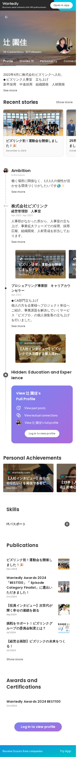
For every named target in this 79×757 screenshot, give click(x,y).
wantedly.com (33, 259)
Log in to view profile (42, 433)
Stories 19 (26, 61)
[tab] (8, 61)
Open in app (61, 5)
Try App (65, 751)
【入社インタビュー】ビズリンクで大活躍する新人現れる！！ (40, 351)
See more (10, 90)
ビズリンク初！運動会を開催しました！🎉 (40, 267)
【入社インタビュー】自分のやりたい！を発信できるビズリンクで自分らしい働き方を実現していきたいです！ (27, 481)
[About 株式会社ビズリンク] (5, 206)
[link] (40, 264)
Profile (8, 61)
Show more (64, 102)
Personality (48, 61)
